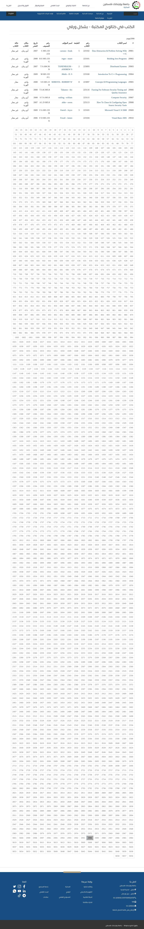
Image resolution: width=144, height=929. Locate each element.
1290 (21, 409)
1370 (90, 432)
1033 (56, 346)
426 (78, 216)
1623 (83, 495)
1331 (110, 423)
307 (37, 188)
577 (55, 247)
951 (78, 328)
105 (114, 148)
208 (125, 170)
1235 (28, 396)
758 (102, 288)
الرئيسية (109, 13)
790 (37, 292)
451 (55, 220)
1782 (104, 536)
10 (94, 130)
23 (31, 130)
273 (114, 184)
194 (84, 166)
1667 (28, 504)
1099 (97, 364)
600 (43, 252)
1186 (117, 387)
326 (49, 193)
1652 (131, 504)
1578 (21, 482)
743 (67, 283)
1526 (131, 473)
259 (73, 179)
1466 (49, 455)
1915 (56, 567)
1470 (21, 455)
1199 (28, 387)
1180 (35, 382)
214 (90, 170)
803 (84, 297)
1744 (117, 527)
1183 (14, 382)
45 (45, 134)
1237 (14, 396)
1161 (42, 378)
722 (67, 279)
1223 (110, 396)
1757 (28, 527)
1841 (69, 549)
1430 (49, 445)
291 (131, 188)
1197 (42, 387)
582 (26, 247)
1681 (56, 509)
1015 (56, 342)
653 (102, 265)
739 (90, 283)
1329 (124, 423)
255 (96, 179)
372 (26, 202)
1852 (117, 554)
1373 (69, 432)
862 (108, 310)
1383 (124, 436)
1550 (90, 477)
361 (90, 202)
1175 (69, 382)
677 (84, 270)
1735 (56, 522)
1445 (69, 450)
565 (125, 247)
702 (61, 274)
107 (102, 148)
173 (84, 161)
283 (55, 184)
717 (96, 279)
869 (67, 310)
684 (43, 270)
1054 (35, 351)
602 (32, 252)
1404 (104, 441)
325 (55, 193)
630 (114, 261)
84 (98, 143)
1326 (21, 418)
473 (49, 225)
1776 (21, 531)
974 (67, 333)
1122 (63, 369)
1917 (42, 567)
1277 (110, 409)
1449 (42, 450)
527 (102, 238)
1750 (76, 527)
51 (16, 134)
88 (79, 143)
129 (96, 152)
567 (114, 247)
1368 (104, 432)
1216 (35, 391)
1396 (35, 436)
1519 (56, 468)
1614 (21, 491)
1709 (110, 518)
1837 (97, 549)
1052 (49, 351)
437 (14, 216)
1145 (28, 373)
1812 (21, 540)
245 (32, 175)
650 (119, 265)
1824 (62, 545)
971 (84, 333)
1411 (56, 441)
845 (84, 306)
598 (55, 252)
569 (102, 247)
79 (122, 143)
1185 (124, 387)
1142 (49, 373)
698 (84, 274)
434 (32, 216)
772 (20, 288)
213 (96, 170)
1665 (42, 504)
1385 (110, 436)
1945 (97, 576)
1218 (21, 391)
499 (20, 229)
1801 (97, 540)
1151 (110, 378)
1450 (35, 450)
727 (37, 279)
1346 (131, 427)
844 (90, 306)
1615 (14, 491)
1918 (35, 567)
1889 (110, 563)
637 (73, 261)
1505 (28, 464)
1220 (131, 396)
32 (108, 134)
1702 (35, 513)
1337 (69, 423)
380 (102, 207)
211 (108, 170)
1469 (28, 455)
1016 (49, 342)
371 (32, 202)
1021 (14, 342)
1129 (15, 369)
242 (49, 175)
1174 (76, 382)
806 (67, 297)
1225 (97, 396)
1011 (83, 342)
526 (108, 238)
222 (43, 170)
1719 (42, 518)
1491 (124, 464)
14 (74, 130)
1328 (131, 423)
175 (73, 161)
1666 (35, 504)
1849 (14, 549)
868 (73, 310)
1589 (69, 486)
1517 (69, 468)
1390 (76, 436)
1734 (62, 522)
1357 (56, 427)
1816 (117, 545)
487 (90, 229)
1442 (90, 450)
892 (55, 315)
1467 (42, 455)
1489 (14, 459)
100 (20, 143)
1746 (104, 527)
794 (14, 292)
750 (26, 283)
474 (43, 225)
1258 (117, 405)
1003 (17, 337)
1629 (42, 495)
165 (131, 161)
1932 (62, 572)
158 (49, 157)
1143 (42, 373)
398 (119, 211)
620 (49, 256)
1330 (117, 423)
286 (37, 184)
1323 (42, 418)
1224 (104, 396)
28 (127, 134)
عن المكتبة (100, 13)
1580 (131, 486)
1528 (117, 473)
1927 (97, 572)
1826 (49, 545)
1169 (110, 382)
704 (49, 274)
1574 (49, 482)
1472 (131, 459)
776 (119, 292)
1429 (56, 445)
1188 (104, 387)
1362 (21, 427)
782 (84, 292)
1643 (69, 500)
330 (26, 193)
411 (43, 211)
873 (43, 310)
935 (49, 324)
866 (84, 310)
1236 (21, 396)
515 (49, 234)
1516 (76, 468)
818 (119, 301)
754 (125, 288)
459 (131, 225)
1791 (42, 536)
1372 (76, 432)
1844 (49, 549)
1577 (28, 482)
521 (14, 234)
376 (125, 207)
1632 (21, 495)
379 (108, 207)
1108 (35, 364)
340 (90, 197)
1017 (42, 342)
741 (78, 283)
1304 (49, 414)
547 (108, 243)
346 (55, 197)
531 (78, 238)
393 (26, 207)
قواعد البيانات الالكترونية (45, 13)
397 (125, 211)
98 (30, 143)
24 (26, 130)
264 (43, 179)
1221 (124, 396)
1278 (104, 409)
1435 (14, 445)
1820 (90, 545)
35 (93, 134)
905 (102, 319)
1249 (56, 400)
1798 (117, 540)
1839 (83, 549)
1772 (49, 531)
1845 (42, 549)
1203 (124, 391)
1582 (117, 486)
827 (67, 301)
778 (108, 292)
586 (125, 252)
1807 (56, 540)
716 (102, 279)
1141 (56, 373)
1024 (117, 346)
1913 (69, 567)
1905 (124, 567)
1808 (49, 540)
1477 (97, 459)
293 (119, 188)
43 (55, 134)
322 (73, 193)
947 (102, 328)
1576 (35, 482)
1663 (56, 504)
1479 (83, 459)
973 (73, 333)
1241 (110, 400)
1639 (97, 500)
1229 (69, 396)
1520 (49, 468)
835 (20, 301)
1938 (21, 572)
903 (114, 319)
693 (114, 274)
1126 (36, 369)
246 (26, 175)
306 (43, 188)
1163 (28, 378)
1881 (42, 558)
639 (61, 261)
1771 (56, 531)
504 (114, 234)
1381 (14, 432)
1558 (35, 477)
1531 (97, 473)
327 (43, 193)
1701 (42, 513)
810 (43, 297)
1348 (117, 427)
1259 (110, 405)
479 (14, 225)
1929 (83, 572)
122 (14, 148)
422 (102, 216)
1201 (14, 387)
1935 (42, 572)
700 (73, 274)
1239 (124, 400)
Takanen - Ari (66, 90)
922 (125, 324)
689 (14, 270)
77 (132, 143)
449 (67, 220)
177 (61, 161)
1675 (97, 509)
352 (20, 197)
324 (61, 193)
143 (14, 152)
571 (90, 247)
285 (43, 184)
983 (14, 333)
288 (26, 184)
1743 (124, 527)
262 (55, 179)
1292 (131, 414)
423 (96, 216)
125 (119, 152)
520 (20, 234)
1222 (117, 396)
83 (103, 143)
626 (14, 256)
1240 (117, 400)
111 (79, 148)
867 (78, 310)
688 (20, 270)
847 (73, 306)
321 (78, 193)
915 (43, 319)
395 (14, 207)
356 (119, 202)
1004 (131, 342)
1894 (76, 563)
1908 (104, 567)
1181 (28, 382)
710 (14, 274)
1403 (110, 441)
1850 (131, 554)
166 (125, 161)
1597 (14, 486)
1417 (14, 441)
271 (125, 184)
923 (119, 324)
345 (61, 197)
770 (32, 288)
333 (131, 197)
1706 (131, 518)
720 (78, 279)
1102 (76, 364)
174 (78, 161)
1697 (69, 513)
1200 (21, 387)
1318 (76, 418)
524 (119, 238)
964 (125, 333)
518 (32, 234)
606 (131, 256)
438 (131, 220)
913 (55, 319)
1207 (97, 391)
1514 (90, 468)
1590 (62, 486)
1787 (69, 536)
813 (26, 297)
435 (26, 216)
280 (73, 184)
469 (73, 225)
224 (32, 170)
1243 (97, 400)
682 (55, 270)
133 (73, 152)
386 (67, 207)
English (11, 13)
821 (102, 301)
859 (125, 310)
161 (32, 157)
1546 (117, 477)
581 (32, 247)
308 (32, 188)
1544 (131, 477)
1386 (104, 436)
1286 (49, 409)
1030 (76, 346)
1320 (62, 418)
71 (40, 139)
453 (43, 220)
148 (108, 157)
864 (96, 310)
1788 (62, 536)
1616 (131, 495)
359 (102, 202)
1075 (14, 355)
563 (14, 243)
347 (49, 197)
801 (96, 297)
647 (14, 261)
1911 (83, 567)
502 (125, 234)
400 (108, 211)
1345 (14, 423)
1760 (131, 531)
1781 (110, 536)
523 (125, 238)
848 (67, 306)
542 (14, 238)
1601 (110, 491)
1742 (131, 527)
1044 (104, 351)
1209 (83, 391)
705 (43, 274)
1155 (83, 378)
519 (26, 234)
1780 (117, 536)
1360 (35, 427)
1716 (62, 518)
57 (108, 139)
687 (26, 270)
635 (84, 261)
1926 (104, 572)
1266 (62, 405)
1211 (69, 391)
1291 (14, 409)
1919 (28, 567)
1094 (131, 364)
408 (61, 211)
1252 (35, 400)
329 (32, 193)
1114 (118, 369)
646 (20, 261)
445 (90, 220)
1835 (110, 549)
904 (108, 319)
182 (32, 161)
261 (61, 179)
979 (37, 333)
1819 (97, 545)
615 (78, 256)
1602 (104, 491)
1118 (91, 369)
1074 (21, 355)
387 (61, 207)
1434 (21, 445)
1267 (56, 405)
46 (40, 134)
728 (32, 279)
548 (102, 243)
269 (14, 179)
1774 (35, 531)
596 (67, 252)
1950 (62, 576)
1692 (104, 513)
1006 (117, 342)
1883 (28, 558)
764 (67, 288)
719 (84, 279)
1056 (21, 351)
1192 (76, 387)
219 (61, 170)
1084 (76, 360)
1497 (83, 464)
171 (96, 161)
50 (21, 134)
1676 (90, 509)
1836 (104, 549)
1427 (69, 445)
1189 (97, 387)
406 (73, 211)
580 (37, 247)
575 (67, 247)
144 (131, 157)
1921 (14, 567)
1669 (14, 504)
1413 (42, 441)
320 (84, 193)
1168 (117, 382)
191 (102, 166)
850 (55, 306)
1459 (97, 455)
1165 (14, 378)
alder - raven (67, 102)
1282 (76, 409)
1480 (76, 459)
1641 (83, 500)
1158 (62, 378)
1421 (110, 445)
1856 (90, 554)
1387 (97, 436)
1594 (35, 486)
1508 (131, 468)
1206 (104, 391)
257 (84, 179)
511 (73, 234)
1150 (117, 378)
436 (20, 216)
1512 (104, 468)
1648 (35, 500)
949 (90, 328)
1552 (76, 477)
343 (73, 197)
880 (125, 315)
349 (37, 197)
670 (125, 270)
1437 (124, 450)
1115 (111, 369)
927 (96, 324)
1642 (76, 500)
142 (20, 152)
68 (55, 139)
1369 (97, 432)
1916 (49, 567)
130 (90, 152)
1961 (110, 581)
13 (79, 130)
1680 (62, 509)
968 (102, 333)
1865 (28, 554)
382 (90, 207)
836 (14, 301)
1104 (62, 364)
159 (43, 157)
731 (14, 279)
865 (90, 310)
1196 (49, 387)
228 (131, 175)
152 (84, 157)
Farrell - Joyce (66, 110)
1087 (56, 360)
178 (55, 161)
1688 (131, 513)
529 (90, 238)
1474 (117, 459)
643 (37, 261)
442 (108, 220)
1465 (56, 455)
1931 (69, 572)
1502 (49, 464)
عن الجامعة (86, 5)
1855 (97, 554)
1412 (49, 441)
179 (49, 161)
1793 (28, 536)
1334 (90, 423)
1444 (76, 450)
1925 (110, 572)
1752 (62, 527)
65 (69, 139)
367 (55, 202)
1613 (28, 491)
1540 (35, 473)
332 (14, 193)
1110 (21, 364)
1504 (35, 464)
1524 (21, 468)
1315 (97, 418)
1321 (56, 418)
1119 (84, 369)
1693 (97, 513)
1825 (56, 545)
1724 (131, 522)
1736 (49, 522)
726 (43, 279)
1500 (62, 464)
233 (102, 175)
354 (131, 202)
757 (108, 288)
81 (113, 143)
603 (26, 252)
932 (67, 324)
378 (114, 207)
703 (55, 274)
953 (67, 328)
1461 (83, 455)
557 (49, 243)
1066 (76, 355)
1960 (117, 581)
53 (127, 139)
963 (131, 333)
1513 (97, 468)
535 (55, 238)
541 (20, 238)
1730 (90, 522)
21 (41, 130)
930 (78, 324)
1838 (90, 549)
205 (20, 166)
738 (96, 283)
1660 (76, 504)
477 (26, 225)
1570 (76, 482)
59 (98, 139)
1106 (49, 364)
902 (119, 319)
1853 (110, 554)
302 (67, 188)
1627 (56, 495)
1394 (49, 436)
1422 (104, 445)
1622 (90, 495)
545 (119, 243)
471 (61, 225)
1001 (31, 337)
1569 (83, 482)
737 (102, 283)
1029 (83, 346)
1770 (62, 531)
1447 (56, 450)
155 (67, 157)
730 (20, 279)
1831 (14, 545)
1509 (124, 468)
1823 (69, 545)
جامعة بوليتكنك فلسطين (116, 4)
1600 (117, 491)
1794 (21, 536)
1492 (117, 464)
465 (96, 225)
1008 (104, 342)
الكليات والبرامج (71, 5)
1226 (90, 396)
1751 (69, 527)
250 (125, 179)
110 (84, 148)
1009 (97, 342)
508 (90, 234)
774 (131, 292)
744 (61, 283)
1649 (28, 500)
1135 (97, 373)
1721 (28, 518)
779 (102, 292)
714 (114, 279)
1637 (110, 500)
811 (37, 297)
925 (108, 324)
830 (49, 301)
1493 (110, 464)
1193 (69, 387)
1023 (124, 346)
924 (114, 324)
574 (73, 247)
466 (90, 225)
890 (67, 315)
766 (55, 288)
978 (43, 333)
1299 (83, 414)
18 (55, 130)
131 (84, 152)
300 (78, 188)
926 (102, 324)
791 (32, 292)
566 (119, 247)
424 (90, 216)
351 (26, 197)
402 (96, 211)
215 (84, 170)
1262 (90, 405)
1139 (69, 373)
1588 (76, 486)
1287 (42, 409)
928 (90, 324)
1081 (97, 360)
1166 (131, 382)
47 (35, 134)
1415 (28, 441)
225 (26, 170)
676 (90, 270)
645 (26, 261)
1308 (21, 414)
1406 (90, 441)
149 (102, 157)
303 (61, 188)
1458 (104, 455)
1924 (117, 572)
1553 (69, 477)
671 (119, 270)
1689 (124, 513)
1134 (104, 373)
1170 (104, 382)
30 (118, 134)
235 (90, 175)
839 (119, 306)
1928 (90, 572)
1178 (49, 382)
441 (114, 220)
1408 (76, 441)
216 (78, 170)
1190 (90, 387)
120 (26, 148)
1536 (62, 473)
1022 (131, 346)
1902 (21, 563)
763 (73, 288)
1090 (35, 360)
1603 (97, 491)
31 (113, 134)
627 (131, 261)
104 (119, 148)
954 (61, 328)
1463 (69, 455)
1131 (124, 373)
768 (43, 288)
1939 (14, 572)
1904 (131, 567)
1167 (124, 382)
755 (119, 288)
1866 (21, 554)
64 (74, 139)
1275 (124, 409)
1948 (76, 576)
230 (119, 175)
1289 (28, 409)
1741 (14, 522)
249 (131, 179)
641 (49, 261)
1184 (131, 387)
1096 (117, 364)
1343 (28, 423)
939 (26, 324)
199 (55, 166)
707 (32, 274)
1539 (42, 473)
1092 (21, 360)
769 (37, 288)
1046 (90, 351)
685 (37, 270)
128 (102, 152)
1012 (76, 342)
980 (32, 333)
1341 (42, 423)
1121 (70, 369)
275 (102, 184)
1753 (56, 527)
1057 (14, 351)
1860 (62, 554)
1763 (110, 531)
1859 (69, 554)
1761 (124, 531)
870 (61, 310)
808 (55, 297)
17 (60, 130)
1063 (97, 355)
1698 (62, 513)
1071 (42, 355)
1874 (90, 558)
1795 (14, 536)
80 (118, 143)
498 (26, 229)
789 (43, 292)
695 (102, 274)
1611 (42, 491)
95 (45, 143)
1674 (104, 509)
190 (108, 166)
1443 (83, 450)
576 (61, 247)
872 (49, 310)
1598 (131, 491)
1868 (131, 558)
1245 (83, 400)
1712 (90, 518)
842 (102, 306)
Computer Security (119, 97)
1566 (104, 482)
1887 (124, 563)
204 (26, 166)
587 (119, 252)
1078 (117, 360)
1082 (90, 360)
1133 (110, 373)
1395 (42, 436)
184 (20, 161)
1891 (97, 563)
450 (61, 220)
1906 (117, 567)
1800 (104, 540)
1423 (97, 445)
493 (55, 229)
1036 (35, 346)
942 (131, 328)
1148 (131, 378)
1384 (117, 436)
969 (96, 333)
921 (131, 324)
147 (114, 157)
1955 (28, 576)
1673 (110, 509)
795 (131, 297)
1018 (35, 342)
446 (84, 220)
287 (32, 184)
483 (114, 229)
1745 (110, 527)
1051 (56, 351)
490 (73, 229)
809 (49, 297)
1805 (69, 540)
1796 (131, 540)
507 (96, 234)
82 (108, 143)
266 (32, 179)
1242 (104, 400)
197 (67, 166)
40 (69, 134)
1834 (117, 549)
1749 (83, 527)
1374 (62, 432)
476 (32, 225)
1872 (104, 558)
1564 (117, 482)
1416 (21, 441)
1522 (35, 468)
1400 (131, 441)
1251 (42, 400)
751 (20, 283)
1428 (62, 445)
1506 (21, 464)
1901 (28, 563)
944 (119, 328)
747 (43, 283)
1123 (56, 369)
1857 (83, 554)
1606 (76, 491)
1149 (124, 378)
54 (122, 139)
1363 (14, 427)
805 (73, 297)
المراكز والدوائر (39, 5)
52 (132, 139)
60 (93, 139)
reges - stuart (67, 58)
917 (32, 319)
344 (67, 197)
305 (49, 188)
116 (49, 148)
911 (67, 319)
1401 (124, 441)
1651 (14, 500)
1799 (110, 540)
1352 (90, 427)
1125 (43, 369)
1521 (42, 468)
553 (73, 243)
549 (96, 243)
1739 (28, 522)
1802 (90, 540)
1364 (131, 432)
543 (131, 243)
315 (114, 193)
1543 (14, 473)
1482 (62, 459)
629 (119, 261)
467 (84, 225)
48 (30, 134)
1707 (124, 518)
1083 (83, 360)
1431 (42, 445)
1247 (69, 400)
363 (78, 202)
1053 (42, 351)
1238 (131, 400)
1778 (131, 536)
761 (84, 288)
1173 (83, 382)
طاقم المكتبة (61, 13)
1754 (49, 527)
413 (32, 211)
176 (67, 161)
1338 (62, 423)
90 (69, 143)
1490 (131, 464)
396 (131, 211)
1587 (83, 486)
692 (119, 274)
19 (50, 130)
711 (131, 279)
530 (84, 238)
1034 (49, 346)
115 (55, 148)
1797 (124, 540)
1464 (62, 455)
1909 (97, 567)
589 (108, 252)
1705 (14, 513)
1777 (14, 531)
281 (67, 184)
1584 (104, 486)
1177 (56, 382)
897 (26, 315)
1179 (42, 382)
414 (26, 211)
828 (61, 301)
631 (108, 261)
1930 (76, 572)
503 (119, 234)
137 (49, 152)
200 (49, 166)
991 (90, 337)
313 (125, 193)
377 (119, 207)
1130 (131, 373)
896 (32, 315)
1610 (49, 491)
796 (125, 297)
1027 (97, 346)
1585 (97, 486)
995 (67, 337)
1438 (117, 450)
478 (20, 225)
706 (37, 274)
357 (114, 202)
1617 (124, 495)
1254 (21, 400)
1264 (76, 405)
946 (108, 328)
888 (78, 315)
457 (20, 220)
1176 (62, 382)
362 (84, 202)
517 (37, 234)
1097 (110, 364)
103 (125, 148)
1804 (76, 540)
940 (20, 324)
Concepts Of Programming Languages (111, 82)
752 (14, 283)
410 (49, 211)
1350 (104, 427)
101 (14, 143)
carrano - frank (66, 51)
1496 (90, 464)
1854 (104, 554)
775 (125, 292)
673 (108, 270)
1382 (131, 436)
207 (131, 170)
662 (49, 265)
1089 (42, 360)
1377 (42, 432)
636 (78, 261)
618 (61, 256)
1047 (83, 351)
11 (89, 130)
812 (32, 297)
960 (26, 328)
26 (16, 130)
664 (37, 265)
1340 (49, 423)
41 (64, 134)
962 (14, 328)
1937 (28, 572)
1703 (28, 513)
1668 (21, 504)
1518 (62, 468)
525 (114, 238)
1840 (76, 549)
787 (55, 292)
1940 (131, 576)
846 (78, 306)
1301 (69, 414)
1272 (21, 405)
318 (96, 193)
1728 (104, 522)
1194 (62, 387)
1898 (49, 563)
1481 (69, 459)
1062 (104, 355)
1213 (56, 391)
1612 (35, 491)
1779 (124, 536)
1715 (69, 518)
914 (49, 319)
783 (78, 292)
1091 (28, 360)
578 (49, 247)
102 (131, 148)
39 (74, 134)
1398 (21, 436)
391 (37, 207)
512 (67, 234)
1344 (21, 423)
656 (84, 265)
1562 (131, 482)
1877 (69, 558)
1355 (69, 427)
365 (67, 202)
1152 (104, 378)
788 (49, 292)
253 (108, 179)
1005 (124, 342)
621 (43, 256)
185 (14, 161)
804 (78, 297)
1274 (131, 409)
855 (26, 306)
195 (78, 166)
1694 (90, 513)
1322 (49, 418)
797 (119, 297)
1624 (76, 495)
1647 (42, 500)
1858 (76, 554)
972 (78, 333)
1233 (42, 396)
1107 (42, 364)
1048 (76, 351)
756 (114, 288)
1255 (14, 400)
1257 (124, 405)
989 (102, 337)
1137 (83, 373)
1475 (110, 459)
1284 (62, 409)
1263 (83, 405)
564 (131, 247)
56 (113, 139)
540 (26, 238)
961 (20, 328)
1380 (21, 432)
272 (119, 184)
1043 (110, 351)
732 (131, 283)
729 (26, 279)
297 (96, 188)
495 (43, 229)
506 (102, 234)
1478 (90, 459)
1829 (28, 545)
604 (20, 252)
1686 (21, 509)
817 (125, 301)
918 (26, 319)
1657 (97, 504)
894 (43, 315)
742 (73, 283)
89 (74, 143)
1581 (124, 486)
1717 (56, 518)
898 (20, 315)
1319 (69, 418)
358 (108, 202)
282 (61, 184)
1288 (35, 409)
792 (26, 292)
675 (96, 270)
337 (108, 197)
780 (96, 292)
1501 (56, 464)
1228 (76, 396)
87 (84, 143)
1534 (76, 473)
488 (84, 229)
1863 (42, 554)
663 (43, 265)
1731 (83, 522)
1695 (83, 513)
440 (119, 220)
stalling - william (65, 97)
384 (78, 207)
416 (14, 211)
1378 (35, 432)
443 (102, 220)
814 (20, 297)
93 (55, 143)
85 (93, 143)
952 (73, 328)
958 (37, 328)
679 (73, 270)
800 (102, 297)
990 (96, 337)
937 (37, 324)
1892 (90, 563)
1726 (117, 522)
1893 (83, 563)
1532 (90, 473)
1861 (56, 554)
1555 (56, 477)
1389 (83, 436)
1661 (69, 504)
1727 (110, 522)
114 (61, 148)
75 (21, 139)
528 (96, 238)
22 (36, 130)
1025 (110, 346)
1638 (104, 500)
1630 (35, 495)
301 (73, 188)
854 (32, 306)
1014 (62, 342)
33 (103, 134)
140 (32, 152)
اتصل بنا (8, 5)
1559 (28, 477)
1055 (28, 351)
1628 (49, 495)
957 (43, 328)
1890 (104, 563)
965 (119, 333)
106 (108, 148)
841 (108, 306)
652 (108, 265)
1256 (131, 405)
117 (43, 148)
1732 (76, 522)
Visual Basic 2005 (119, 118)
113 (67, 148)
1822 (76, 545)
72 (35, 139)
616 (73, 256)
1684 (35, 509)
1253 (28, 400)
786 (61, 292)
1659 (83, 504)
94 (50, 143)
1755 (42, 527)
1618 (117, 495)
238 (73, 175)
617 (67, 256)
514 (55, 234)
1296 (104, 414)
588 (114, 252)
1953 (42, 576)
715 (108, 279)
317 (102, 193)
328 (37, 193)
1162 (35, 378)
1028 (90, 346)
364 (73, 202)
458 (14, 220)
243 (43, 175)
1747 (97, 527)
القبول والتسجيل (23, 5)
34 (98, 134)
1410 (62, 441)
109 (90, 148)
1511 (110, 468)
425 (84, 216)
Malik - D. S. (66, 74)
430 (55, 216)
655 (90, 265)
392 (32, 207)
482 (119, 229)
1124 (50, 369)
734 (119, 283)
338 (102, 197)
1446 (62, 450)
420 (114, 216)
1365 (124, 432)
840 (114, 306)
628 (125, 261)
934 (55, 324)
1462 (76, 455)
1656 (104, 504)
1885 (14, 558)
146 (119, 157)
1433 (28, 445)
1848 (21, 549)
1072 (35, 355)
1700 (49, 513)
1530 (104, 473)
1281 (83, 409)
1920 (21, 567)
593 (84, 252)
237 (78, 175)
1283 (69, 409)
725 (49, 279)
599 (49, 252)
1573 (56, 482)
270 (131, 184)
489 (78, 229)
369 (43, 202)
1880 (49, 558)
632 (102, 261)
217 (73, 170)
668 (14, 265)
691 (125, 274)
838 (125, 306)
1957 (14, 576)
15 (70, 130)
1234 (35, 396)
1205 (110, 391)
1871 (110, 558)
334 (125, 197)
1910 (90, 567)
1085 (69, 360)
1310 (131, 418)
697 (90, 274)
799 (108, 297)
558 (43, 243)
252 (114, 179)
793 (20, 292)
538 (37, 238)
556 (55, 243)
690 (131, 274)
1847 (28, 549)
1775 (28, 531)
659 (67, 265)
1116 (104, 369)
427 (73, 216)
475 (37, 225)
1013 (69, 342)
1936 (35, 572)
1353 (83, 427)
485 (102, 229)
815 (14, 297)
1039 (14, 346)
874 (37, 310)
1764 (104, 531)
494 (49, 229)
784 (73, 292)
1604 (90, 491)
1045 (97, 351)
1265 (69, 405)
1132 (117, 373)
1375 (56, 432)
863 (102, 310)
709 (20, 274)
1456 (117, 455)
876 (26, 310)
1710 (104, 518)
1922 (131, 572)
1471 (14, 455)
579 (43, 247)
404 (84, 211)
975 (61, 333)
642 (43, 261)
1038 (21, 346)
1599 (124, 491)
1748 (90, 527)
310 (20, 188)
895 (37, 315)
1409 (69, 441)
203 (32, 166)
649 (125, 265)
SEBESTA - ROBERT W (62, 82)
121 (20, 148)
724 (55, 279)
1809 (42, 540)
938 (32, 324)
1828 (35, 545)
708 (26, 274)
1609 (56, 491)
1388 (90, 436)
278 (84, 184)
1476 (104, 459)
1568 (90, 482)
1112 (131, 369)
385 (73, 207)
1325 (28, 418)
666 (26, 265)
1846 (35, 549)
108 (96, 148)
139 (37, 152)
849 (61, 306)
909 (78, 319)
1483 (56, 459)
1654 (117, 504)
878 (14, 310)
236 (84, 175)
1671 (124, 509)
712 (125, 279)
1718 (49, 518)
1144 (35, 373)
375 (131, 207)
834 (26, 301)
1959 (124, 581)
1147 (14, 373)
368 (49, 202)
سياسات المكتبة (87, 13)
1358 (49, 427)
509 (84, 234)
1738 (35, 522)
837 (131, 306)
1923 (124, 572)
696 (96, 274)
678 (78, 270)
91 (64, 143)
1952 (49, 576)
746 (49, 283)
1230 (62, 396)
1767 (83, 531)
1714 (76, 518)
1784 (90, 536)
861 (114, 310)
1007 (110, 342)
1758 (21, 527)
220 (55, 170)
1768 (76, 531)
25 (21, 130)
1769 (69, 531)
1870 (117, 558)
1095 (124, 364)
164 (14, 157)
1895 (69, 563)
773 (14, 288)
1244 (90, 400)
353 (14, 197)
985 (125, 337)
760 (90, 288)
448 (73, 220)
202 (37, 166)
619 (55, 256)
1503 (42, 464)
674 (102, 270)
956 (49, 328)
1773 (42, 531)
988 (108, 337)
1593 (42, 486)
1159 (56, 378)
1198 (35, 387)
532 (73, 238)
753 (131, 288)
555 (61, 243)
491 (67, 229)
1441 (97, 450)
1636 (117, 500)
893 (49, 315)
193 (90, 166)
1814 (131, 545)
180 (43, 161)
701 (67, 274)
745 (55, 283)
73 (30, 139)
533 (67, 238)
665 (32, 265)
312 (131, 193)
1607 (69, 491)
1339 (56, 423)
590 (102, 252)
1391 (69, 436)
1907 (110, 567)
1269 (42, 405)
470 (67, 225)
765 (61, 288)
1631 (28, 495)
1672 (117, 509)
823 (90, 301)
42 (59, 134)
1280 (90, 409)
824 (84, 301)
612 (96, 256)
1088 (49, 360)
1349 (110, 427)
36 (89, 134)
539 (32, 238)
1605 (83, 491)
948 (96, 328)
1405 (97, 441)
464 (102, 225)
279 (78, 184)
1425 (83, 445)
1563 (124, 482)
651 (114, 265)
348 (43, 197)
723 (61, 279)
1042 (117, 351)
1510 (117, 468)
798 (114, 297)
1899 (42, 563)
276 (96, 184)
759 (96, 288)
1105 (56, 364)
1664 (49, 504)
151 (90, 157)
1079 (110, 360)
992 (84, 337)
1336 (76, 423)
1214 (49, 391)
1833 (124, 549)
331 (20, 193)
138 (43, 152)
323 (67, 193)
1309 (14, 414)
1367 (110, 432)
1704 (21, 513)
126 (114, 152)
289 (20, 184)
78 (127, 143)
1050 (62, 351)
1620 (104, 495)
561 (26, 243)
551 (84, 243)
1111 (15, 364)
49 (26, 134)
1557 (42, 477)
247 (20, 175)
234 (96, 175)
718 (90, 279)
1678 (76, 509)
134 (67, 152)
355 (125, 202)
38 (79, 134)
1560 (21, 477)
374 (14, 202)
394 (20, 207)
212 (102, 170)
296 (102, 188)
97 (35, 143)
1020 (21, 342)
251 (119, 179)
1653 (124, 504)
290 (14, 184)
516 (43, 234)
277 (90, 184)
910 (73, 319)
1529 (110, 473)
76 (16, 139)
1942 (117, 576)
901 (125, 319)
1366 (117, 432)
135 (61, 152)
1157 (69, 378)
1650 (21, 500)
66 (64, 139)
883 (108, 315)
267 (26, 179)
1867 (14, 554)
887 (84, 315)
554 (67, 243)
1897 (56, 563)
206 (14, 166)
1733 (69, 522)
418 (125, 216)
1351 (97, 427)
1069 (56, 355)
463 (108, 225)
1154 (90, 378)
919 (20, 319)
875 (32, 310)
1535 (69, 473)
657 (78, 265)
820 (108, 301)
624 (26, 256)
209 (119, 170)
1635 (124, 500)
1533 (83, 473)
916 (37, 319)
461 (119, 225)
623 (32, 256)
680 (67, 270)
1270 (35, 405)
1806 (62, 540)
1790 (49, 536)
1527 (124, 473)
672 (114, 270)
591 (96, 252)
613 (90, 256)
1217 (28, 391)
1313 (110, 418)
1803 (83, 540)
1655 (110, 504)
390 (43, 207)
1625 (69, 495)
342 (78, 197)
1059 (124, 355)
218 (67, 170)
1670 (131, 509)
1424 (90, 445)
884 (102, 315)
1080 (104, 360)
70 (45, 139)
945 (114, 328)
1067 (69, 355)
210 (114, 170)
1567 (97, 482)
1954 (35, 576)
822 (96, 301)
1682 (49, 509)
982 (20, 333)
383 (84, 207)
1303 (56, 414)
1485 (42, 459)
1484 (49, 459)
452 (49, 220)
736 (108, 283)
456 (26, 220)
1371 (83, 432)
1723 (14, 518)
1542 (21, 473)
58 (103, 139)
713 (119, 279)
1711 (97, 518)
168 (114, 161)
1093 (14, 360)
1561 (14, 477)
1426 (76, 445)
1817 (110, 545)
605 (14, 252)
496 (37, 229)
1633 (14, 495)
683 (49, 270)
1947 (83, 576)
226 (20, 170)
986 (119, 337)
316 (108, 193)
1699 (56, 513)
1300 (76, 414)
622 (37, 256)
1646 (49, 500)
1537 (56, 473)
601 (37, 252)
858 (131, 310)
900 (131, 319)
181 (37, 161)
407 (67, 211)
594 (78, 252)
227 (14, 170)
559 (37, 243)
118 (38, 148)
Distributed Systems (118, 66)
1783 (97, 536)
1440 (104, 450)
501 (131, 234)
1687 (14, 509)
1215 (42, 391)
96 (40, 143)
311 (14, 188)
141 (26, 152)
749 (32, 283)
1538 (49, 473)
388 (55, 207)
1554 (62, 477)
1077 (124, 360)
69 (50, 139)
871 (55, 310)
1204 (117, 391)
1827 (42, 545)
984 (131, 337)
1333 (97, 423)
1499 (69, 464)
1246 (76, 400)
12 (84, 130)
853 (37, 306)
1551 (83, 477)
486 (96, 229)
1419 (124, 445)
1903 (14, 563)
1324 (35, 418)
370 (37, 202)
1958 (131, 581)
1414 (35, 441)
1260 (104, 405)
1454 (131, 455)
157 (55, 157)
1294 (117, 414)
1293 (124, 414)
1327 (14, 418)
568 (108, 247)
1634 (131, 500)
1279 (97, 409)
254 (102, 179)
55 (118, 139)
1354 (76, 427)
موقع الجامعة (99, 18)
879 (131, 315)
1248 (62, 400)
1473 (124, 459)
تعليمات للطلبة (74, 13)
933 (61, 324)
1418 (131, 445)
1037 (28, 346)
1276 (117, 409)
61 (89, 139)
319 (90, 193)
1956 (21, 576)
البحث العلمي (55, 5)
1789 (56, 536)
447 (78, 220)
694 (108, 274)
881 (119, 315)
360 (96, 202)
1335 (83, 423)
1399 (14, 436)
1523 (28, 468)
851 (49, 306)
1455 (124, 455)
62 (84, 139)
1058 (131, 355)
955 (55, 328)
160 (37, 157)
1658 (90, 504)
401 (102, 211)
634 (90, 261)
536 (49, 238)
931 (73, 324)
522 (131, 238)
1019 (28, 342)
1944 (104, 576)
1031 (69, 346)
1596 (21, 486)
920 (14, 319)
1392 (62, 436)
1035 (42, 346)
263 (49, 179)
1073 (28, 355)
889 (73, 315)
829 (55, 301)
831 (43, 301)
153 (78, 157)
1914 (62, 567)
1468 (35, 455)
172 (90, 161)
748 (37, 283)
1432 (35, 445)
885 (96, 315)
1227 (83, 396)
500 (14, 229)
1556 (49, 477)
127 (108, 152)
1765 (97, 531)
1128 (22, 369)
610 (108, 256)
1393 (56, 436)
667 (20, 265)
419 (119, 216)
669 (131, 270)
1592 (49, 486)
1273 (14, 405)
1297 (97, 414)
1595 (28, 486)
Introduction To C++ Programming (112, 74)
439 (125, 220)
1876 (76, 558)
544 (125, 243)
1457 (110, 455)
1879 (56, 558)
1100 (90, 364)
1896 (62, 563)
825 (78, 301)
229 (125, 175)
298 (90, 188)
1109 (28, 364)
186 (131, 166)
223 (37, 170)
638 (67, 261)
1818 (104, 545)
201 (43, 166)
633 (96, 261)
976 (55, 333)
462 (114, 225)
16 (65, 130)
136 (55, 152)
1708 (117, 518)
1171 (97, 382)
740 (84, 283)
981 (26, 333)
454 (37, 220)
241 (55, 175)
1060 (117, 355)
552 (78, 243)
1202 (131, 391)
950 (84, 328)
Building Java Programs (117, 58)
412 (37, 211)
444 (96, 220)
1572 (62, 482)
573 (78, 247)
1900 (35, 563)
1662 (62, 504)
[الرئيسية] (136, 5)
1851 (124, 554)
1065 (83, 355)
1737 (42, 522)
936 (43, 324)
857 (14, 306)
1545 (124, 477)
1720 (35, 518)
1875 (83, 558)
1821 (83, 545)
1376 (49, 432)
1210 (76, 391)
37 (84, 134)
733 (125, 283)
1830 (21, 545)
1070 (49, 355)
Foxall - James (66, 118)
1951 (56, 576)
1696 (76, 513)
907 (90, 319)
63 (79, 139)
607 (125, 256)
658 (73, 265)
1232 (49, 396)
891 (61, 315)
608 (119, 256)
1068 (62, 355)
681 (61, 270)
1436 (131, 450)
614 (84, 256)
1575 (42, 482)
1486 (35, 459)
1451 (28, 450)
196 (73, 166)
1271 (28, 405)
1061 (110, 355)
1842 (62, 549)
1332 (104, 423)
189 (114, 166)
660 (61, 265)
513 (61, 234)
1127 (29, 369)
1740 (21, 522)
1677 (83, 509)
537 (43, 238)
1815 (124, 545)
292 (125, 188)
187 (125, 166)
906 (96, 319)
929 (84, 324)
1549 (97, 477)
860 (119, 310)
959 (32, 328)
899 (14, 315)
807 (61, 297)
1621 (97, 495)
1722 (21, 518)
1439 (110, 450)
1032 (62, 346)
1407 (83, 441)
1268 (49, 405)
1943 (110, 576)
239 (67, 175)
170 (102, 161)
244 (37, 175)
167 (119, 161)
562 (20, 243)
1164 (21, 378)
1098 (104, 364)
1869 (124, 558)
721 (73, 279)
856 (20, 306)
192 (96, 166)
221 (49, 170)
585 (131, 252)
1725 (124, 522)
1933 (56, 572)
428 (67, 216)
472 (55, 225)
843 (96, 306)
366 (61, 202)
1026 (104, 346)
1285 (56, 409)
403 (90, 211)
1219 (14, 391)
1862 (49, 554)
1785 (83, 536)
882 (114, 315)
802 (90, 297)
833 (32, 301)
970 (90, 333)
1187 (110, 387)
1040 (131, 351)
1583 (110, 486)
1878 (62, 558)
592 (90, 252)
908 (84, 319)
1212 (62, 391)
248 (14, 175)
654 (96, 265)
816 (131, 301)
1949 (69, 576)
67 (59, 139)
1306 (35, 414)
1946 (90, 576)
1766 (90, 531)
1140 (62, 373)
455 (32, 220)
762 (78, 288)
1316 (90, 418)
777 (114, 292)
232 (108, 175)
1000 (37, 337)
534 (61, 238)
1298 (90, 414)
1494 (104, 464)
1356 (62, 427)
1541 (28, 473)
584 (14, 247)
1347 (124, 427)
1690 (117, 513)
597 (61, 252)
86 (89, 143)
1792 (35, 536)
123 (131, 152)
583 (20, 247)
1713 (83, 518)
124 (125, 152)
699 (78, 274)
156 (61, 157)
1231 (56, 396)
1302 (62, 414)
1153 (97, 378)
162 (26, 157)
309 (26, 188)
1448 (49, 450)
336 (114, 197)
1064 (90, 355)
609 (114, 256)
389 (49, 207)
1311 (124, 418)
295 (108, 188)
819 (114, 301)
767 (49, 288)
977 (49, 333)
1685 (28, 509)
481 (125, 229)
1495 (97, 464)
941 (14, 324)
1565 (110, 482)
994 (73, 337)
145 (125, 157)
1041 (124, 351)
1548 (104, 477)
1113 (124, 369)
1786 (76, 536)
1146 (21, 373)
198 (61, 166)
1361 (28, 427)
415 (20, 211)
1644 (62, 500)
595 (73, 252)
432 (43, 216)
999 (43, 337)
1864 (35, 554)
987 (114, 337)
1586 (90, 486)
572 (84, 247)
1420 (117, 445)
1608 (62, 491)
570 (96, 247)
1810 (35, 540)
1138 (76, 373)
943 (125, 328)
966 (114, 333)
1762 (117, 531)
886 (90, 315)
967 (108, 333)
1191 (83, 387)
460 (125, 225)
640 (55, 261)
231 (114, 175)
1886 (131, 563)
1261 (97, 405)
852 (43, 306)
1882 (35, 558)
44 (50, 134)
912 (61, 319)
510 (78, 234)
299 (84, 188)
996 (61, 337)
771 (26, 288)
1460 (90, 455)
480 (131, 229)
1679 (69, 509)
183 (26, 161)
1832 (131, 549)
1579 (14, 482)
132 (78, 152)
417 (131, 216)
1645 (56, 500)
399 (114, 211)
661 (55, 265)
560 (32, 243)
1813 (14, 540)
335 (119, 197)
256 (90, 179)
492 (61, 229)
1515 (83, 468)
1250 (49, 400)
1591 (56, 486)
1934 (49, 572)
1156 (76, 378)
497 (32, 229)
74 (26, 139)
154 (73, 157)
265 (37, 179)
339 (96, 197)
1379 (28, 432)
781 (90, 292)
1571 (69, 482)
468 (78, 225)
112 (73, 148)
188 (119, 166)
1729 (97, 522)
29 (122, 134)
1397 (28, 436)
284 (49, 184)
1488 (21, 459)
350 (32, 197)
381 (96, 207)
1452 (21, 450)
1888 (117, 563)
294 (114, 188)
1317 (83, 418)
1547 (110, 477)
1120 (77, 369)
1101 (83, 364)
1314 (104, 418)
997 (55, 337)
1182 (21, 382)
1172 (90, 382)
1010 (90, 342)
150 (96, 157)
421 (108, 216)
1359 (42, 427)
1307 (28, 414)
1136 (90, 373)
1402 (117, 441)
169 (108, 161)
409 (55, 211)
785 (67, 292)
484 (108, 229)
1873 (97, 558)
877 (20, 310)
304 (55, 188)
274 (108, 184)
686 (32, 270)
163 (20, 157)
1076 (131, 360)
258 (78, 179)
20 (45, 130)
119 (32, 148)
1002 (24, 337)
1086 (62, 360)
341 (84, 197)
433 (37, 216)
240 (61, 175)
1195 (56, 387)
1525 (14, 468)
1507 (14, 464)
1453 (14, 450)
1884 (21, 558)
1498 (76, 464)
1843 (56, 549)
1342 (35, 423)
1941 (124, 576)
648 (131, 265)
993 (78, 337)
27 (132, 134)
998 (49, 337)
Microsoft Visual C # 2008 (116, 110)
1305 (42, 414)
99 (26, 143)
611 (102, 256)
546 (114, 243)
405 (78, 211)
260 (67, 179)
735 (114, 283)
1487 (28, 459)
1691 (110, 513)
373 (20, 202)
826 (73, 301)
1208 (90, 391)
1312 (117, 418)
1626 (62, 495)
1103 (69, 364)
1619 (110, 495)
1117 (97, 369)
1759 (14, 527)
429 (61, 216)
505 (108, 234)
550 (90, 243)
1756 (35, 527)
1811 (28, 540)
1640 (90, 500)
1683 (42, 509)
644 (32, 261)
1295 (110, 414)
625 (20, 256)
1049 (69, 351)
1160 (49, 378)
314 (119, 193)
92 (59, 143)
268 (20, 179)
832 (37, 301)
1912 (76, 567)
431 (49, 216)
